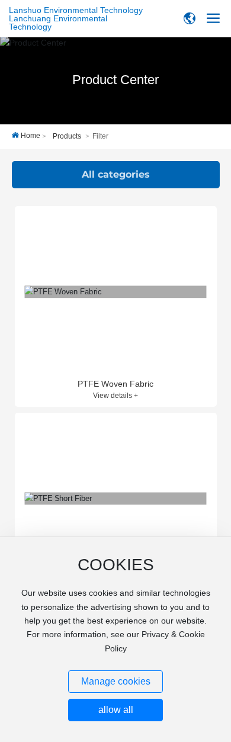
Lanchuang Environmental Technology (58, 22)
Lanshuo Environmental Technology (76, 10)
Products (67, 136)
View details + (115, 395)
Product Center (115, 79)
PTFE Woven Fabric (115, 383)
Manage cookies (115, 681)
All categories (116, 174)
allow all (115, 710)
